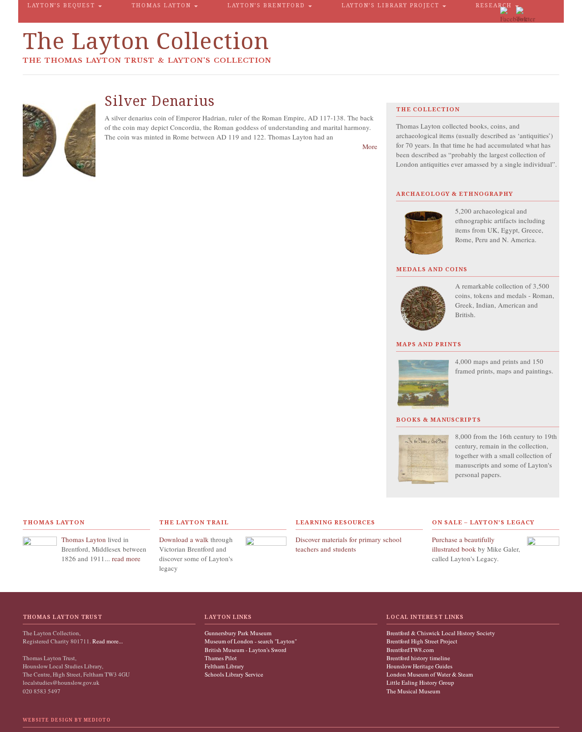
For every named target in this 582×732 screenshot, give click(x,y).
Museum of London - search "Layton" (251, 641)
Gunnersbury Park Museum (238, 633)
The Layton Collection (146, 41)
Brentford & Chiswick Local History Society (440, 633)
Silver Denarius (160, 101)
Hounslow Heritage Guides (419, 666)
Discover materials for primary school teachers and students (348, 544)
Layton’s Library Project (391, 5)
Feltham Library (224, 666)
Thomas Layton (162, 5)
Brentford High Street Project (421, 641)
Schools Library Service (234, 674)
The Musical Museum (413, 691)
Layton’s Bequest (62, 5)
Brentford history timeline (418, 658)
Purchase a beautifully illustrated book (463, 544)
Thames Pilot (221, 658)
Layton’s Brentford (267, 5)
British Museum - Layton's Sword (245, 650)
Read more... (107, 641)
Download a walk (185, 539)
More (369, 146)
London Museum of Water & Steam (429, 674)
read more (126, 558)
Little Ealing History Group (420, 682)
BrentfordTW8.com (410, 650)
